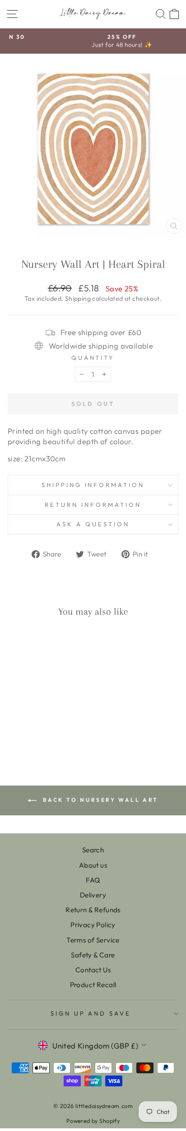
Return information (93, 504)
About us (93, 865)
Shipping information (93, 484)
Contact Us (93, 969)
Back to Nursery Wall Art (99, 799)
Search (93, 850)
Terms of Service (93, 940)
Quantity (93, 357)
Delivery (93, 895)
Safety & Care (93, 955)
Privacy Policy (93, 924)
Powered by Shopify (93, 1120)
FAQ (93, 880)
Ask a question (93, 524)
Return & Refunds (93, 910)
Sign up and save (91, 1013)
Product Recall (93, 984)
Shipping (78, 298)
